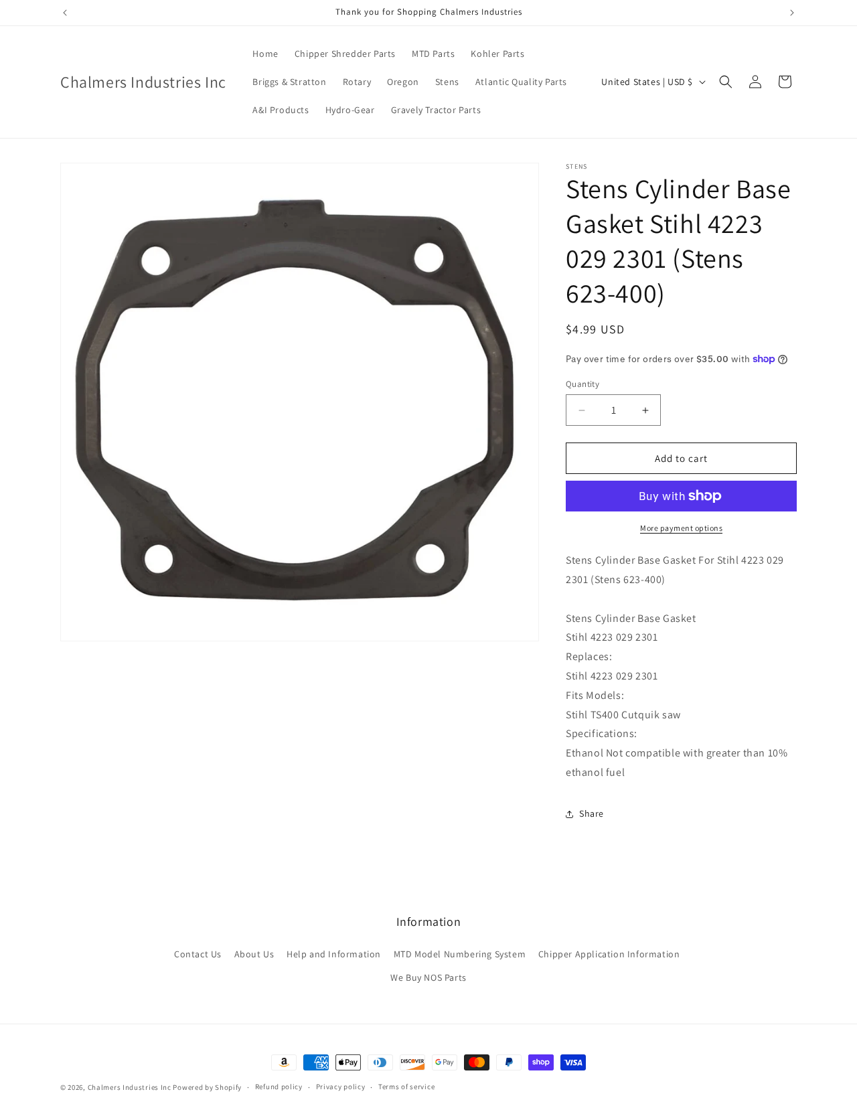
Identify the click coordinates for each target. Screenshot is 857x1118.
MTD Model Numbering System (460, 954)
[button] (726, 81)
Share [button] (591, 813)
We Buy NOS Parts (428, 977)
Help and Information (334, 954)
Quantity (582, 384)
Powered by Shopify (207, 1087)
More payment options (681, 528)
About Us (254, 954)
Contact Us (198, 954)
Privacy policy (341, 1086)
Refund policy (279, 1086)
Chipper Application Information (609, 954)
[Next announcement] (792, 12)
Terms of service (406, 1086)
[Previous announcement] (65, 12)
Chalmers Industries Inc (129, 1087)
